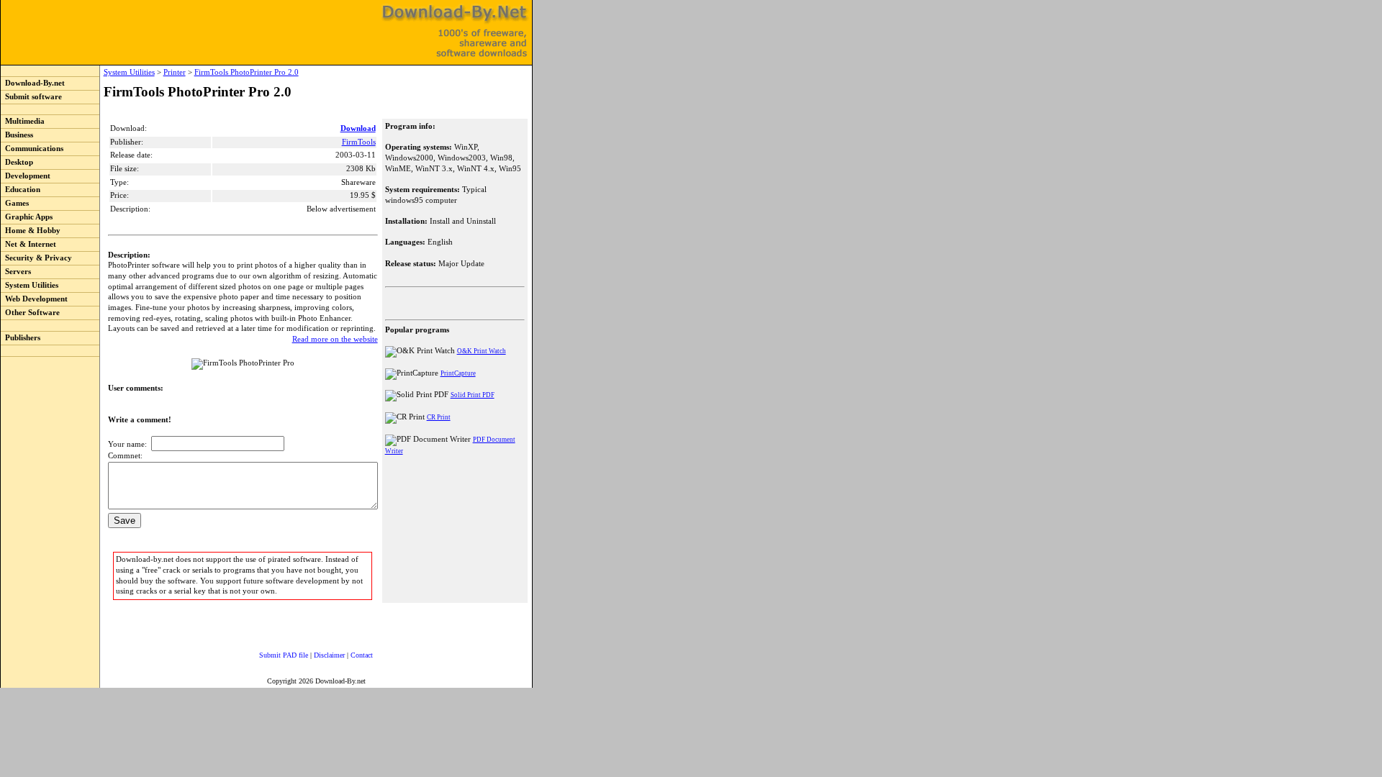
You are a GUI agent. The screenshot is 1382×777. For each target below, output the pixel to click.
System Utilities (29, 285)
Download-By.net (33, 83)
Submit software (31, 97)
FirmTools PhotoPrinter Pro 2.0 (246, 72)
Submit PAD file (283, 655)
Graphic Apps (27, 217)
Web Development (34, 299)
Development (25, 176)
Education (20, 190)
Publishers (20, 338)
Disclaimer (329, 655)
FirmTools (359, 142)
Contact (362, 655)
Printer (174, 72)
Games (15, 203)
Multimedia (23, 121)
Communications (32, 149)
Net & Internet (28, 244)
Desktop (17, 162)
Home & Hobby (30, 231)
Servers (16, 272)
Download (358, 128)
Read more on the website (335, 339)
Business (17, 135)
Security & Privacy (36, 258)
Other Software (30, 313)
